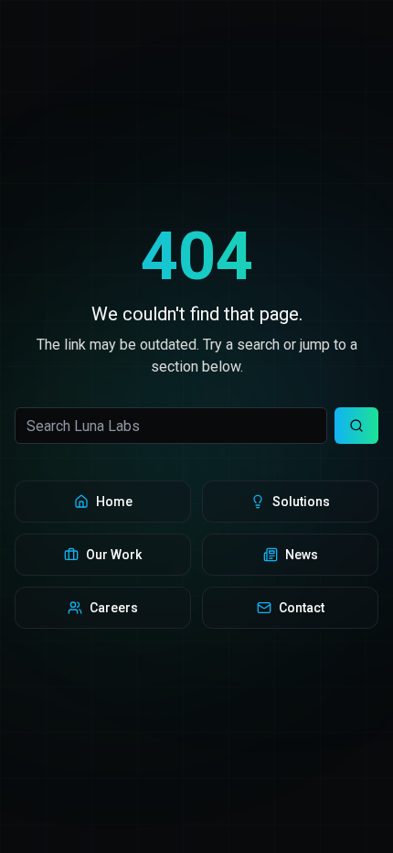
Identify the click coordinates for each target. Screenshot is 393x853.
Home (114, 501)
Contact (301, 607)
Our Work (114, 554)
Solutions (301, 501)
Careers (114, 607)
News (301, 554)
